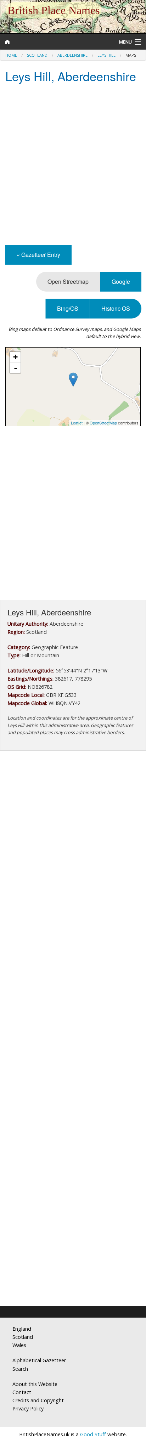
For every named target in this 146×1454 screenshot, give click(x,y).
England (21, 1328)
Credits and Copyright (38, 1400)
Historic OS (115, 308)
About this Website (34, 1384)
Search (20, 1368)
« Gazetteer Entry (38, 254)
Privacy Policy (28, 1408)
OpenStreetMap (103, 423)
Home (11, 55)
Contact (21, 1392)
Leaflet (77, 423)
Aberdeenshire (72, 55)
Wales (19, 1345)
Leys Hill (106, 55)
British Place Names (53, 10)
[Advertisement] (73, 165)
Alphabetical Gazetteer (39, 1360)
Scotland (37, 55)
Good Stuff (93, 1434)
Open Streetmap (68, 281)
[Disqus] (73, 1015)
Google (121, 281)
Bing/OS (67, 308)
